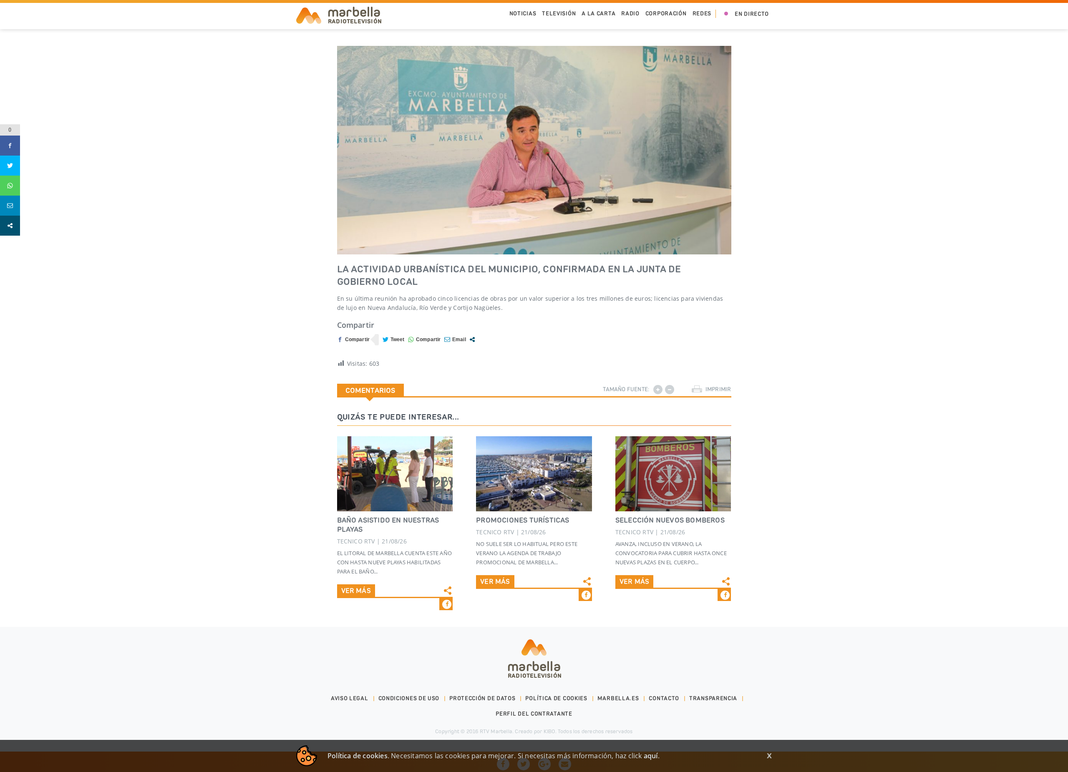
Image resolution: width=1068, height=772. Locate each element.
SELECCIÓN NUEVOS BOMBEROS (670, 520)
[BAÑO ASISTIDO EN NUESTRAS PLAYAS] (395, 473)
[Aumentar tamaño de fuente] (657, 389)
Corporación (666, 13)
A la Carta (598, 13)
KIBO (549, 731)
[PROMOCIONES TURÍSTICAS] (534, 473)
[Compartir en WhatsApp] (424, 339)
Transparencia (713, 698)
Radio (630, 13)
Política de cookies (556, 698)
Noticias (523, 13)
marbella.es (618, 698)
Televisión (559, 13)
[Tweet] (394, 339)
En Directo (752, 14)
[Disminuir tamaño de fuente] (669, 389)
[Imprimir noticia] (697, 389)
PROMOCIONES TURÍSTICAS (522, 520)
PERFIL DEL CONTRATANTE (534, 713)
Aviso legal (349, 698)
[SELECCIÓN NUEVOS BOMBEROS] (673, 473)
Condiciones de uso (409, 698)
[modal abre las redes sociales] (472, 339)
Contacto (664, 698)
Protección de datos (482, 698)
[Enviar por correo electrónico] (455, 339)
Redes (702, 13)
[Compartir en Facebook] (353, 339)
